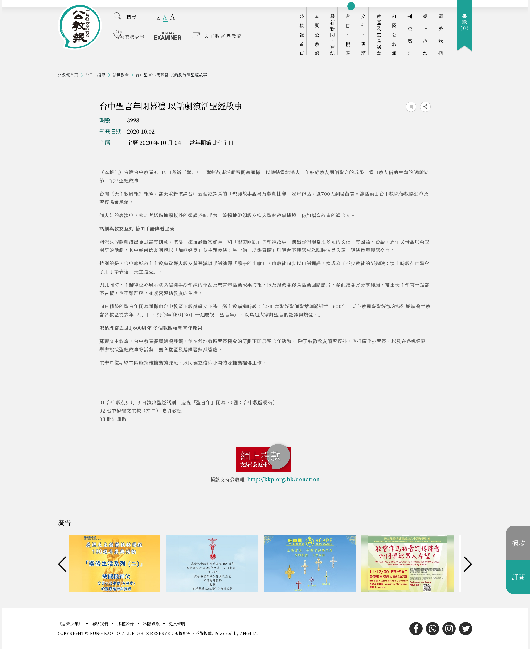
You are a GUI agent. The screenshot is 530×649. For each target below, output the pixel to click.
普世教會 (120, 75)
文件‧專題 (363, 34)
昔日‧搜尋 (347, 34)
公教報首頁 (301, 34)
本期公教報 (317, 34)
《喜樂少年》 (71, 623)
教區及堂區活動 (378, 34)
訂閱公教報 (394, 34)
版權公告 (126, 623)
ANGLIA (248, 633)
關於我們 (440, 34)
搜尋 (131, 16)
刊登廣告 (409, 34)
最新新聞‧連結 (332, 34)
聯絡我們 (100, 623)
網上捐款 (425, 34)
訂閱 (518, 577)
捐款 (518, 543)
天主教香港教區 (223, 35)
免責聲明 (177, 623)
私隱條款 (152, 623)
